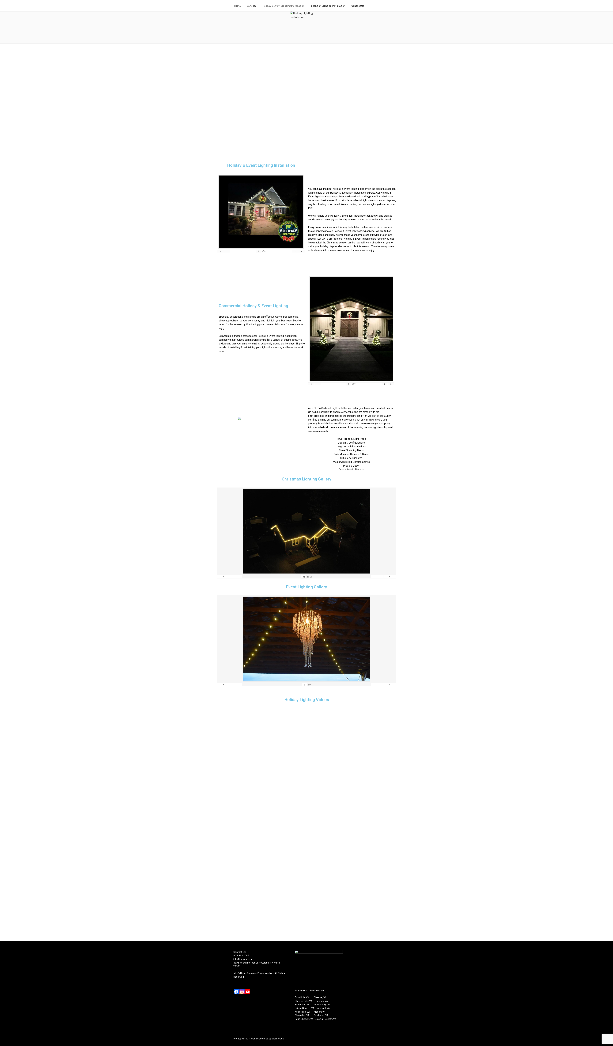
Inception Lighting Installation (327, 5)
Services (252, 5)
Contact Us (357, 5)
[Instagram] (242, 991)
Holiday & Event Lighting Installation (283, 5)
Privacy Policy (240, 1038)
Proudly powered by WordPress (267, 1038)
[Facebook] (236, 991)
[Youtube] (247, 991)
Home (237, 5)
